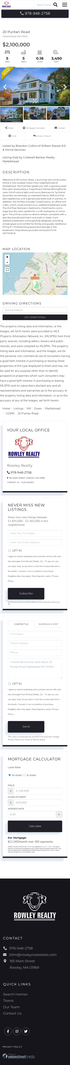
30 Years (16, 775)
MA (29, 408)
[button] (55, 4)
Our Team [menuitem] (11, 1007)
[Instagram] (17, 1031)
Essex (38, 408)
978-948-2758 (37, 13)
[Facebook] (8, 1031)
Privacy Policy (14, 739)
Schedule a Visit (48, 624)
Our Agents (27, 482)
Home (6, 408)
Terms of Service (32, 739)
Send (26, 726)
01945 (10, 413)
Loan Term (14, 767)
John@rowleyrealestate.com (33, 955)
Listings (18, 408)
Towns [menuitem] (8, 1001)
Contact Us (13, 482)
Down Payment (17, 797)
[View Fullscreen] (7, 269)
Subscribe (26, 593)
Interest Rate (16, 808)
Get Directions (34, 317)
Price (11, 785)
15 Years (31, 775)
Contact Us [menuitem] (12, 1013)
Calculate (35, 826)
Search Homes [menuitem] (15, 994)
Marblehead (52, 408)
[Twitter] (25, 1031)
